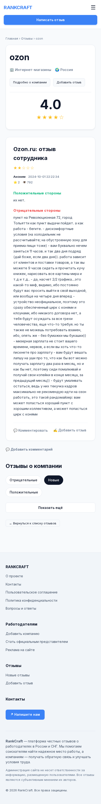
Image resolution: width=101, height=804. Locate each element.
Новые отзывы (18, 675)
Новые (53, 480)
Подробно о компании (30, 82)
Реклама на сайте (20, 650)
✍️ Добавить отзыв (69, 430)
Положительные (24, 492)
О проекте (14, 576)
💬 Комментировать (30, 430)
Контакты (13, 584)
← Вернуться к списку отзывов (32, 523)
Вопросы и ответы (21, 608)
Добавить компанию (22, 634)
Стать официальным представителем (37, 642)
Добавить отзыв (69, 82)
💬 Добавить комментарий (29, 449)
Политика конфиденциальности (31, 600)
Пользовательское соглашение (32, 592)
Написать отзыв (50, 20)
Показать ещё (50, 508)
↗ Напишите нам (25, 714)
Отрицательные (23, 480)
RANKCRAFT (18, 7)
